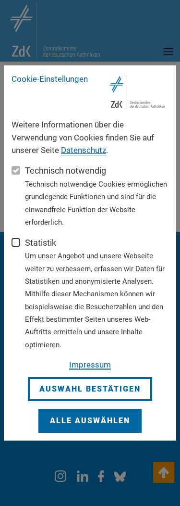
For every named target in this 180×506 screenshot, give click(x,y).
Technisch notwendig (65, 170)
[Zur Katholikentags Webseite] (137, 92)
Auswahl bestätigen (90, 388)
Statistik (40, 243)
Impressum (90, 364)
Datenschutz (83, 150)
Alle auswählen (90, 420)
